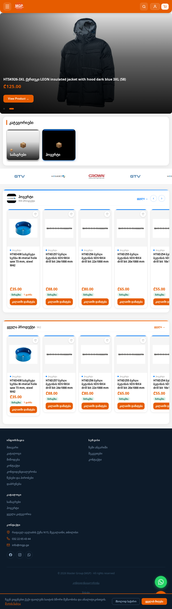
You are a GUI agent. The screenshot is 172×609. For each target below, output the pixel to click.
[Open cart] (165, 7)
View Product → (18, 98)
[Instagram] (19, 555)
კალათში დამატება (23, 301)
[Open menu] (7, 6)
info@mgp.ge (20, 545)
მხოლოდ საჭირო (126, 601)
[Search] (144, 6)
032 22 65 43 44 (21, 539)
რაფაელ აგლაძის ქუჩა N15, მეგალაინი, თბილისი (45, 532)
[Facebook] (10, 555)
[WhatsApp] (161, 582)
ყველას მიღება (154, 601)
